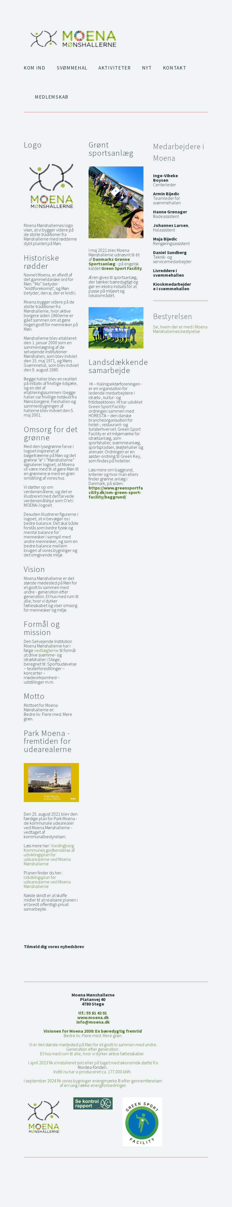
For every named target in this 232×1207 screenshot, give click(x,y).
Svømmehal (72, 68)
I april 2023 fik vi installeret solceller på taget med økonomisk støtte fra (93, 1062)
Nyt (147, 68)
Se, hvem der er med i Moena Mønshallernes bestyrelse (180, 329)
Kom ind (35, 68)
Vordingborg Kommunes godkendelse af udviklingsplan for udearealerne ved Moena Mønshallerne (50, 854)
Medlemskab (51, 97)
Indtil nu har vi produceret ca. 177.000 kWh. (92, 1071)
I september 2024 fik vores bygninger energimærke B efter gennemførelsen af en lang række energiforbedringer (93, 1083)
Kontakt (174, 68)
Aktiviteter (114, 68)
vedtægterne (46, 650)
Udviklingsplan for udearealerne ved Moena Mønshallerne (48, 881)
